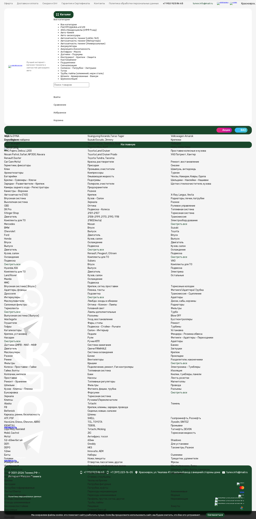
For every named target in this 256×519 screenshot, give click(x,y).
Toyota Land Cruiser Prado (102, 154)
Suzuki (174, 227)
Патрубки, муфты (98, 487)
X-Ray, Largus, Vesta (182, 194)
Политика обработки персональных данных (134, 3)
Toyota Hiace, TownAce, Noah (104, 143)
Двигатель (10, 216)
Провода (176, 385)
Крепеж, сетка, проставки (103, 286)
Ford (6, 235)
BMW (6, 227)
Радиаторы (177, 304)
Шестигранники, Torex (184, 465)
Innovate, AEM (95, 451)
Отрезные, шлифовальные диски (107, 465)
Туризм (175, 172)
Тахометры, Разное (182, 447)
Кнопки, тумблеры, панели (186, 374)
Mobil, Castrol (11, 432)
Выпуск (8, 246)
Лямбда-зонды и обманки (102, 301)
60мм (91, 440)
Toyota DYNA (11, 136)
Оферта (8, 3)
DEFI (6, 443)
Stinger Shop (11, 213)
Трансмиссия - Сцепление (186, 293)
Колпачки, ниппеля (15, 374)
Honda (7, 238)
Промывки (177, 425)
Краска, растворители (101, 161)
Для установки (179, 443)
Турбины (176, 326)
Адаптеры (177, 297)
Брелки (8, 480)
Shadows (176, 440)
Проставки (10, 377)
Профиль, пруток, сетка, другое (106, 498)
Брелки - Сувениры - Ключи (20, 180)
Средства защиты (98, 473)
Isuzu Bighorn (11, 139)
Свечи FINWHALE (97, 348)
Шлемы (92, 414)
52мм (7, 451)
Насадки (9, 337)
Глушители (10, 323)
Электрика (177, 271)
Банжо (175, 344)
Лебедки (176, 143)
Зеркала (92, 202)
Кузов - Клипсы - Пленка (18, 388)
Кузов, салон (11, 253)
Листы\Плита (12, 491)
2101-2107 (93, 213)
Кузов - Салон (96, 198)
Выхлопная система (16, 202)
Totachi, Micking (97, 429)
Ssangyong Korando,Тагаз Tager (106, 136)
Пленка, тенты (96, 290)
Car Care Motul (12, 161)
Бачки (91, 355)
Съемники (176, 454)
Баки (90, 374)
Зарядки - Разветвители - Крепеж (24, 183)
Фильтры (9, 363)
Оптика (92, 205)
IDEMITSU (9, 425)
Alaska (7, 403)
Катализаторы (13, 330)
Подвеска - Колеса (99, 209)
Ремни (7, 359)
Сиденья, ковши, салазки (102, 410)
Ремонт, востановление (185, 161)
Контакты (99, 3)
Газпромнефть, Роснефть (186, 418)
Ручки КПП (94, 341)
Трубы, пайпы (95, 502)
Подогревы (94, 180)
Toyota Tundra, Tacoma (101, 158)
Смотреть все (12, 264)
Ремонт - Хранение (15, 381)
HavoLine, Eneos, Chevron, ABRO (22, 421)
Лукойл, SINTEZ (180, 421)
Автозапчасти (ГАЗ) (16, 194)
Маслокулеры (12, 352)
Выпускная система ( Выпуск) (21, 315)
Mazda (7, 279)
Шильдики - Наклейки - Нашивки (189, 180)
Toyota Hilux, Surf (98, 147)
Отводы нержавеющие (17, 498)
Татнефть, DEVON (181, 429)
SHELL (91, 418)
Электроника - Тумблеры (185, 366)
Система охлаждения (100, 352)
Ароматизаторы (13, 172)
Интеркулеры (12, 297)
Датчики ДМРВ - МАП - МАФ (20, 344)
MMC (6, 282)
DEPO (7, 447)
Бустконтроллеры (181, 319)
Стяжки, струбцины (99, 476)
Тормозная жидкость (183, 432)
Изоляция (176, 370)
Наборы (92, 454)
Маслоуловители (14, 301)
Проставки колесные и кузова (188, 150)
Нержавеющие (179, 498)
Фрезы (175, 462)
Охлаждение (11, 257)
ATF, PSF (9, 418)
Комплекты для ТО (15, 220)
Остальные (177, 275)
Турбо (174, 312)
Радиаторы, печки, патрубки (187, 198)
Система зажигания (99, 344)
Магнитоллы (178, 381)
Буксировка (11, 392)
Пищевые (93, 506)
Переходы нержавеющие (102, 491)
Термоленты (11, 308)
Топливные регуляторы (101, 381)
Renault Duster (12, 158)
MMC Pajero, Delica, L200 (18, 150)
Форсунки (93, 392)
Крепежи (176, 139)
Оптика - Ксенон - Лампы (102, 304)
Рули (90, 337)
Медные (175, 495)
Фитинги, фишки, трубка (102, 388)
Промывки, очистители (101, 169)
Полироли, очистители (101, 183)
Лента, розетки (180, 377)
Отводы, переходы (15, 495)
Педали (92, 334)
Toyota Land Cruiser (99, 150)
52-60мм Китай (13, 440)
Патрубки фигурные (99, 484)
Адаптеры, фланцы (15, 290)
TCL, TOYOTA (95, 421)
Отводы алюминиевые (17, 502)
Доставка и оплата (27, 3)
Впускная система (15, 198)
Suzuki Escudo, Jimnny (100, 139)
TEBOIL (91, 425)
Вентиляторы (96, 359)
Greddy (92, 443)
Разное (92, 191)
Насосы (92, 377)
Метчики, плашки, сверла (18, 476)
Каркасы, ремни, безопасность (22, 414)
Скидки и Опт (49, 3)
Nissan (91, 224)
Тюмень (175, 403)
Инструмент (11, 465)
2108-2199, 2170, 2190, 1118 (103, 216)
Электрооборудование (184, 220)
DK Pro (7, 209)
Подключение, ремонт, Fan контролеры (110, 366)
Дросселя (10, 293)
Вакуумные (10, 509)
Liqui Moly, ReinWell (14, 429)
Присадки (93, 165)
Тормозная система (182, 213)
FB (5, 407)
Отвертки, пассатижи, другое (105, 462)
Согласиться (215, 515)
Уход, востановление (100, 319)
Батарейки (10, 176)
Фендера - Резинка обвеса (186, 334)
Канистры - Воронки (16, 191)
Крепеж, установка (15, 334)
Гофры (7, 326)
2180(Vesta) (95, 220)
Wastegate (10, 319)
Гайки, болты (11, 370)
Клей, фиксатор (13, 469)
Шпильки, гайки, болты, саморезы (190, 469)
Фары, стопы (95, 323)
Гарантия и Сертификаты (76, 3)
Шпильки (9, 385)
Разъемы (93, 315)
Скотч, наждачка (97, 469)
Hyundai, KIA (11, 268)
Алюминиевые (179, 491)
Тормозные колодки (182, 286)
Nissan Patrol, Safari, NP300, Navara (24, 154)
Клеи (7, 169)
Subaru (92, 260)
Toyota (175, 231)
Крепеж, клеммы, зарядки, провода (108, 407)
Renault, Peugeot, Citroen (102, 253)
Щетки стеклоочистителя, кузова (191, 183)
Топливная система (182, 209)
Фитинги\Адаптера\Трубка (187, 290)
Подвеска (9, 260)
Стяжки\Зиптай (97, 509)
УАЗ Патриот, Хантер (183, 154)
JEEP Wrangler (12, 143)
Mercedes (9, 224)
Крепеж (92, 194)
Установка (177, 330)
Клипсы (8, 399)
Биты (7, 454)
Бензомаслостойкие (16, 506)
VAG (173, 260)
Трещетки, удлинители (184, 458)
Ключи (8, 473)
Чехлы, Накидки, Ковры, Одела (188, 176)
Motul (7, 436)
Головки (8, 458)
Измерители (11, 462)
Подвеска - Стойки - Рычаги (104, 326)
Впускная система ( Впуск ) (20, 286)
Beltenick (9, 410)
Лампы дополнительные (102, 312)
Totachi (92, 403)
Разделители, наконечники (187, 359)
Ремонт (175, 323)
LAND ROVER (11, 147)
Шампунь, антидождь (183, 169)
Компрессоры (95, 172)
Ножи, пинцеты (96, 458)
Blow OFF (176, 315)
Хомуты (175, 506)
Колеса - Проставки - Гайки (20, 366)
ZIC (89, 432)
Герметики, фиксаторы (17, 165)
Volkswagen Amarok (182, 136)
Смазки (175, 165)
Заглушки (176, 348)
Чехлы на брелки (97, 480)
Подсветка (94, 293)
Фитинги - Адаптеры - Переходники (192, 337)
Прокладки (177, 355)
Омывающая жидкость (101, 176)
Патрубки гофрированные (19, 487)
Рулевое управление (183, 205)
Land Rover (10, 275)
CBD (6, 205)
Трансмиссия (178, 216)
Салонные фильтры (15, 304)
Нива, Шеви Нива (180, 147)
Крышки (92, 363)
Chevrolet (9, 231)
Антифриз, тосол (98, 436)
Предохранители (98, 187)
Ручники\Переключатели (102, 399)
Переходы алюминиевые (102, 495)
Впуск (7, 242)
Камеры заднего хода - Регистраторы (26, 187)
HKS (90, 447)
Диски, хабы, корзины (183, 301)
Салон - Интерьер (98, 330)
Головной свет (96, 308)
